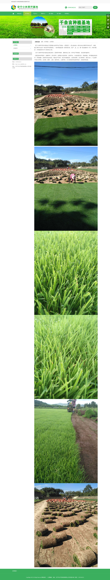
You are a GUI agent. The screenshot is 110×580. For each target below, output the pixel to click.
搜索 (95, 7)
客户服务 (59, 13)
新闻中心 (43, 13)
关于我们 (27, 13)
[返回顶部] (108, 28)
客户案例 (51, 13)
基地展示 (15, 48)
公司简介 (52, 41)
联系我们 (67, 13)
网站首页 (19, 13)
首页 (42, 41)
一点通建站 (49, 577)
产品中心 (35, 13)
